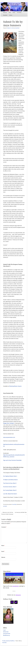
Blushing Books (13, 386)
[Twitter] (16, 602)
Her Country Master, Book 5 (9, 490)
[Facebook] (12, 602)
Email (3, 551)
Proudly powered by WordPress (8, 640)
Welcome (5, 12)
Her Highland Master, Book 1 (10, 476)
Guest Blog (14, 504)
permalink (5, 506)
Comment (3, 527)
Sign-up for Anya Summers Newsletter (12, 460)
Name (3, 545)
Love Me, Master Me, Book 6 (10, 493)
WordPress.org (6, 635)
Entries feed (5, 631)
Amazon (20, 386)
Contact (10, 15)
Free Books (19, 12)
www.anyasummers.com (9, 437)
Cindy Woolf (17, 28)
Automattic (4, 642)
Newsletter (5, 15)
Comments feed (6, 633)
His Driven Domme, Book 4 (9, 486)
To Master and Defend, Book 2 (10, 479)
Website (3, 557)
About (10, 12)
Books (14, 12)
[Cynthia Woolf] (14, 6)
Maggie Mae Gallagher (8, 423)
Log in (4, 630)
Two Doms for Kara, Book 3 (9, 483)
